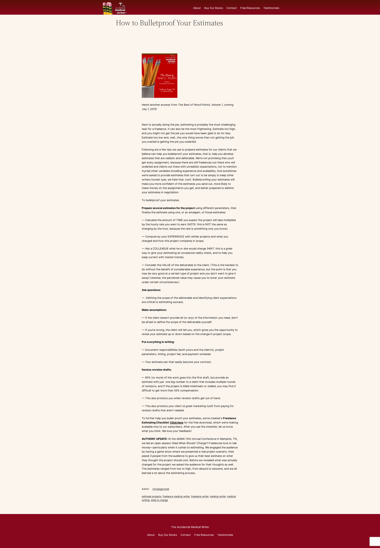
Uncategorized (160, 488)
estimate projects (151, 496)
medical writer (218, 496)
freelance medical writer (176, 496)
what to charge (159, 500)
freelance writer (200, 496)
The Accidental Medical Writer (190, 527)
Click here (176, 422)
